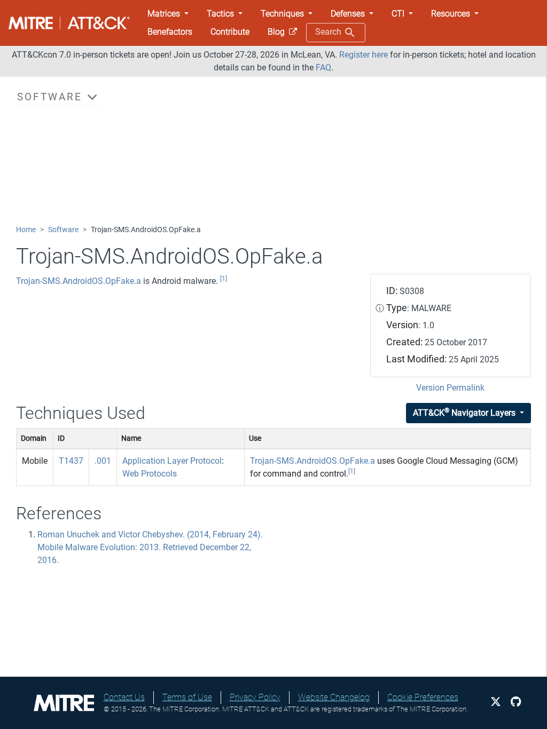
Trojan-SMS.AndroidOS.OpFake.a (78, 281)
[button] (168, 13)
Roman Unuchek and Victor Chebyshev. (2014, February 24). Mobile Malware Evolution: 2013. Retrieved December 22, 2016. (150, 547)
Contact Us (124, 697)
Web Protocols (149, 474)
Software (63, 229)
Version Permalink (450, 388)
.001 (103, 461)
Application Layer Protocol (172, 461)
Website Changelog (334, 697)
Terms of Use (187, 697)
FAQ (323, 67)
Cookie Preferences (422, 697)
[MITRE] (64, 702)
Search (329, 32)
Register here (363, 55)
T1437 (71, 461)
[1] (223, 278)
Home (26, 229)
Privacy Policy (255, 697)
